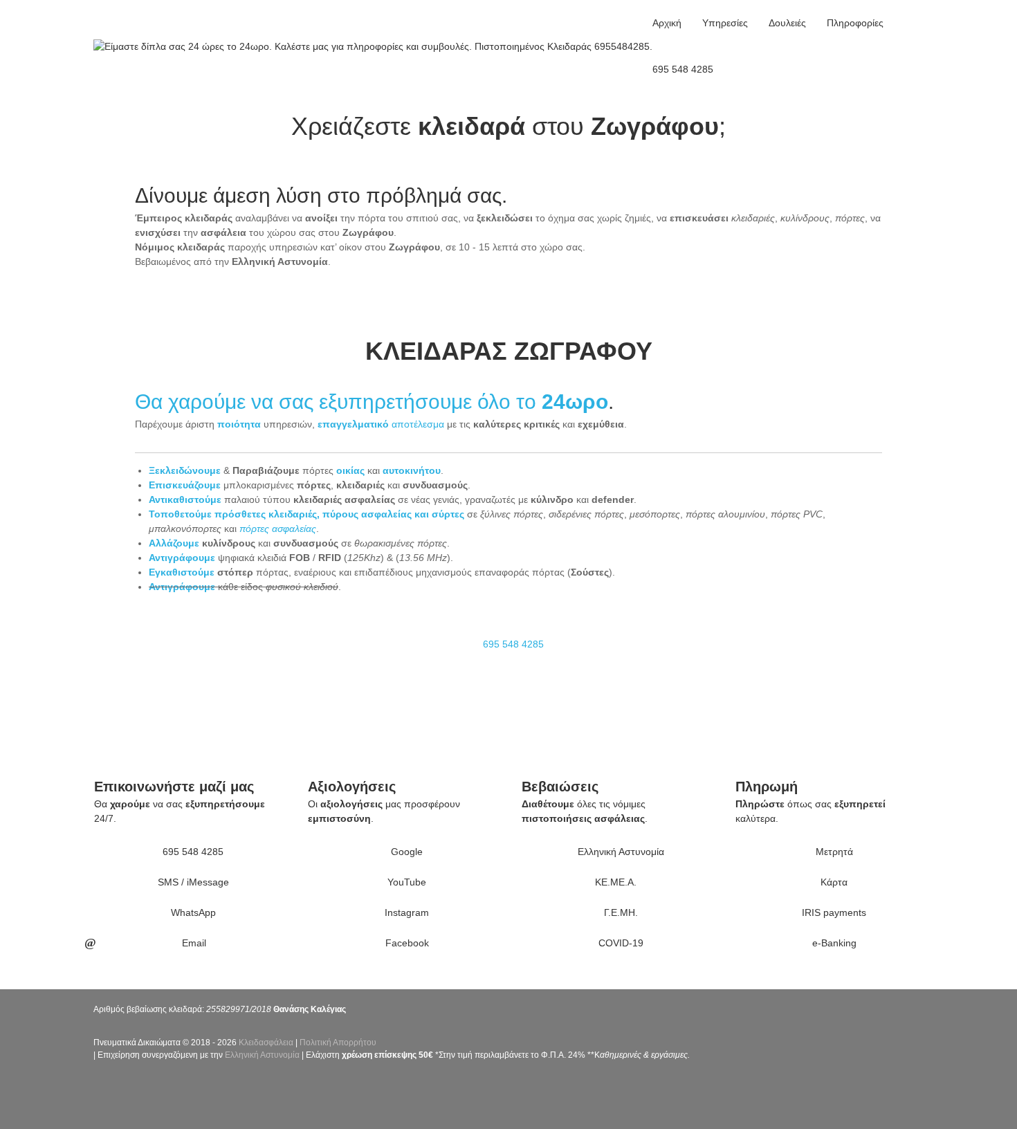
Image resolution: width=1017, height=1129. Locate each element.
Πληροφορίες (855, 22)
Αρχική (666, 22)
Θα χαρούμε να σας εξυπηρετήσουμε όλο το (338, 401)
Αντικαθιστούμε (185, 499)
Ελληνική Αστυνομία (262, 1055)
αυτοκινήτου (412, 470)
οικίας (350, 470)
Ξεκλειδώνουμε (185, 470)
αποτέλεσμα (381, 424)
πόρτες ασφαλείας (277, 528)
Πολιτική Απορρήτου (338, 1042)
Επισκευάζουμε (185, 484)
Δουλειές (787, 22)
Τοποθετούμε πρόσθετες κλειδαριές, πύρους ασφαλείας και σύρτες (306, 514)
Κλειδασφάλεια (266, 1042)
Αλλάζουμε (174, 543)
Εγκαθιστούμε (181, 572)
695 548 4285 (682, 69)
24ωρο (575, 401)
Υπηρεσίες (725, 22)
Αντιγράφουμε (182, 557)
